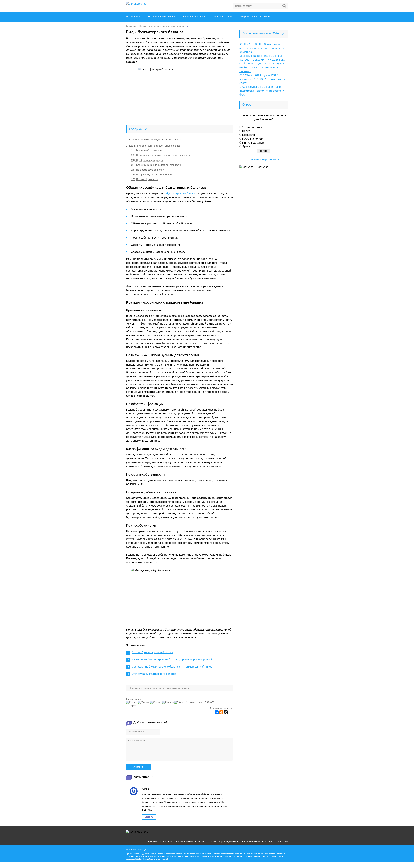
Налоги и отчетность (194, 17)
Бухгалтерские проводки (161, 17)
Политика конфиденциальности (223, 842)
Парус (246, 131)
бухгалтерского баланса (181, 193)
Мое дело (248, 135)
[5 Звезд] (179, 702)
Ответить (149, 817)
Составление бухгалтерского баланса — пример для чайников (172, 666)
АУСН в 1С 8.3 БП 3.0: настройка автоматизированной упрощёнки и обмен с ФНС (261, 48)
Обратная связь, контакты (159, 842)
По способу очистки (144, 179)
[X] (226, 712)
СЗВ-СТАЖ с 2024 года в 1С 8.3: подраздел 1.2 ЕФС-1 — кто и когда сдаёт (262, 79)
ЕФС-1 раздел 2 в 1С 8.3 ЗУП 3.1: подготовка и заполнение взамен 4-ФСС (262, 91)
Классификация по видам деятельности (156, 165)
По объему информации (147, 160)
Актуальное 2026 (223, 17)
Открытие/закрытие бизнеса (256, 17)
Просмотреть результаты (264, 159)
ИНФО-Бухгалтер (253, 142)
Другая (246, 146)
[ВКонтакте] (217, 712)
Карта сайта (282, 842)
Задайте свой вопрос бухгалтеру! (257, 842)
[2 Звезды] (144, 702)
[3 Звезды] (156, 702)
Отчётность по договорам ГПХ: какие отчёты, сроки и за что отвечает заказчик (263, 67)
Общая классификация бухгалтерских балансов (154, 140)
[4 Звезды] (168, 702)
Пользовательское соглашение (189, 842)
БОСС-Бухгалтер (252, 138)
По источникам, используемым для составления (160, 155)
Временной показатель (146, 150)
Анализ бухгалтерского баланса (152, 652)
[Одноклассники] (221, 712)
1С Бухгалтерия (252, 127)
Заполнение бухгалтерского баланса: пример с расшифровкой (172, 659)
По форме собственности (147, 170)
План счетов (133, 17)
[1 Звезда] (132, 702)
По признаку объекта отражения (151, 174)
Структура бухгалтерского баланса (154, 673)
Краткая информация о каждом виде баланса (153, 146)
